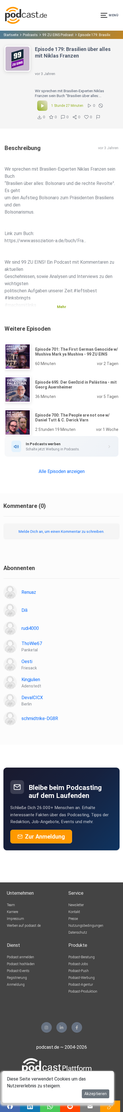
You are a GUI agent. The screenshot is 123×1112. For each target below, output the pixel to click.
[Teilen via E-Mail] (90, 1106)
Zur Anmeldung (45, 836)
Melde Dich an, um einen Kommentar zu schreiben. (61, 531)
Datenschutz (77, 932)
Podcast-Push (78, 971)
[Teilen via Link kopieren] (110, 1106)
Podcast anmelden (20, 957)
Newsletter (76, 905)
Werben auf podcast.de (24, 926)
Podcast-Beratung (81, 957)
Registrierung (17, 978)
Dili (24, 610)
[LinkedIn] (61, 1027)
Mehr (61, 307)
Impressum (15, 919)
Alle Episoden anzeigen (62, 471)
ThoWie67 (31, 643)
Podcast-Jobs (78, 964)
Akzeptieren (95, 1093)
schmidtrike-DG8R (39, 718)
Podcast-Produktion (82, 991)
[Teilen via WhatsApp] (50, 1106)
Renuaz (28, 592)
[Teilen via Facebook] (10, 1106)
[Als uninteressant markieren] (100, 105)
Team (11, 905)
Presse (73, 919)
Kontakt (74, 912)
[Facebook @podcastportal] (77, 1027)
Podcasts (30, 35)
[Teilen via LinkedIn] (30, 1106)
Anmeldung (16, 985)
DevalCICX (32, 697)
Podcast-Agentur (80, 985)
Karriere (12, 912)
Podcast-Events (18, 971)
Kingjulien (30, 679)
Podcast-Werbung (81, 978)
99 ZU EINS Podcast (58, 35)
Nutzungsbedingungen (85, 926)
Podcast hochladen (21, 964)
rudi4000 (30, 628)
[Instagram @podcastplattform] (46, 1027)
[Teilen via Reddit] (70, 1106)
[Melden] (98, 117)
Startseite (10, 35)
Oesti (26, 661)
